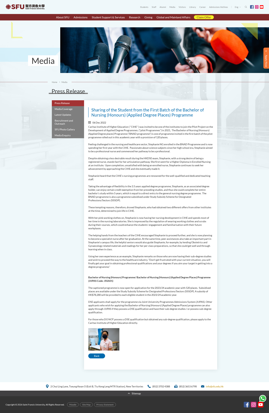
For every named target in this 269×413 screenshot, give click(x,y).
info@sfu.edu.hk (214, 386)
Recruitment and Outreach (64, 122)
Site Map (86, 404)
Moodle (72, 404)
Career (202, 7)
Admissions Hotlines (218, 7)
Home (54, 82)
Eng (236, 7)
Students (144, 7)
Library (192, 7)
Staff (154, 7)
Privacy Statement (105, 404)
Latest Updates (63, 114)
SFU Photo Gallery (65, 129)
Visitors (182, 7)
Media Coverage (63, 108)
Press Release (62, 103)
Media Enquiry (63, 135)
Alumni (163, 7)
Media (172, 7)
